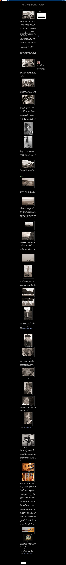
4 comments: (30, 328)
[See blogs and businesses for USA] (38, 9)
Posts (22, 562)
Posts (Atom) (24, 557)
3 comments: (30, 427)
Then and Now (22, 176)
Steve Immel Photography (33, 3)
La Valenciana (40, 36)
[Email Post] (33, 328)
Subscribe (41, 17)
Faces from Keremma (40, 35)
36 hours (21, 9)
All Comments (23, 563)
